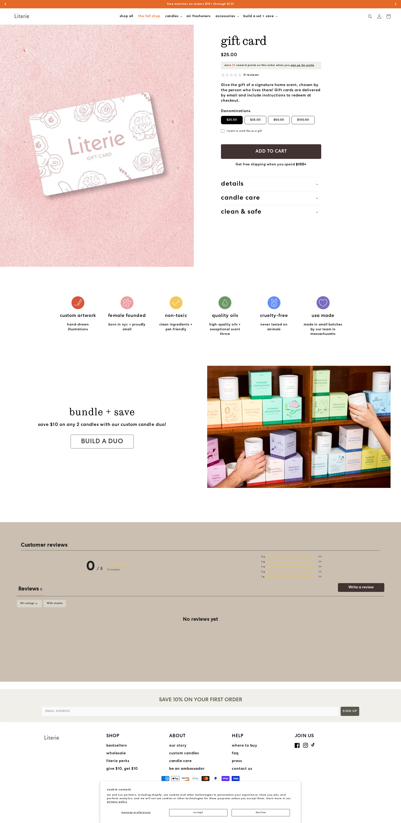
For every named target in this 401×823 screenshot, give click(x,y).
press (237, 761)
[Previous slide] (5, 4)
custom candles (184, 753)
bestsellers (116, 746)
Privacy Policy (117, 802)
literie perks (117, 761)
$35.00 (255, 120)
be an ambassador (187, 769)
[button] (173, 16)
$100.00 (303, 120)
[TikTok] (313, 745)
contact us (242, 769)
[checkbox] (54, 603)
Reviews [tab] (30, 589)
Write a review (361, 587)
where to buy (244, 746)
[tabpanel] (200, 633)
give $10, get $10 (122, 769)
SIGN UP (350, 711)
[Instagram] (305, 745)
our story (178, 746)
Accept (198, 812)
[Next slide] (395, 4)
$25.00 (232, 120)
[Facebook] (297, 745)
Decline (261, 812)
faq (235, 753)
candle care (180, 761)
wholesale (116, 753)
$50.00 (279, 120)
